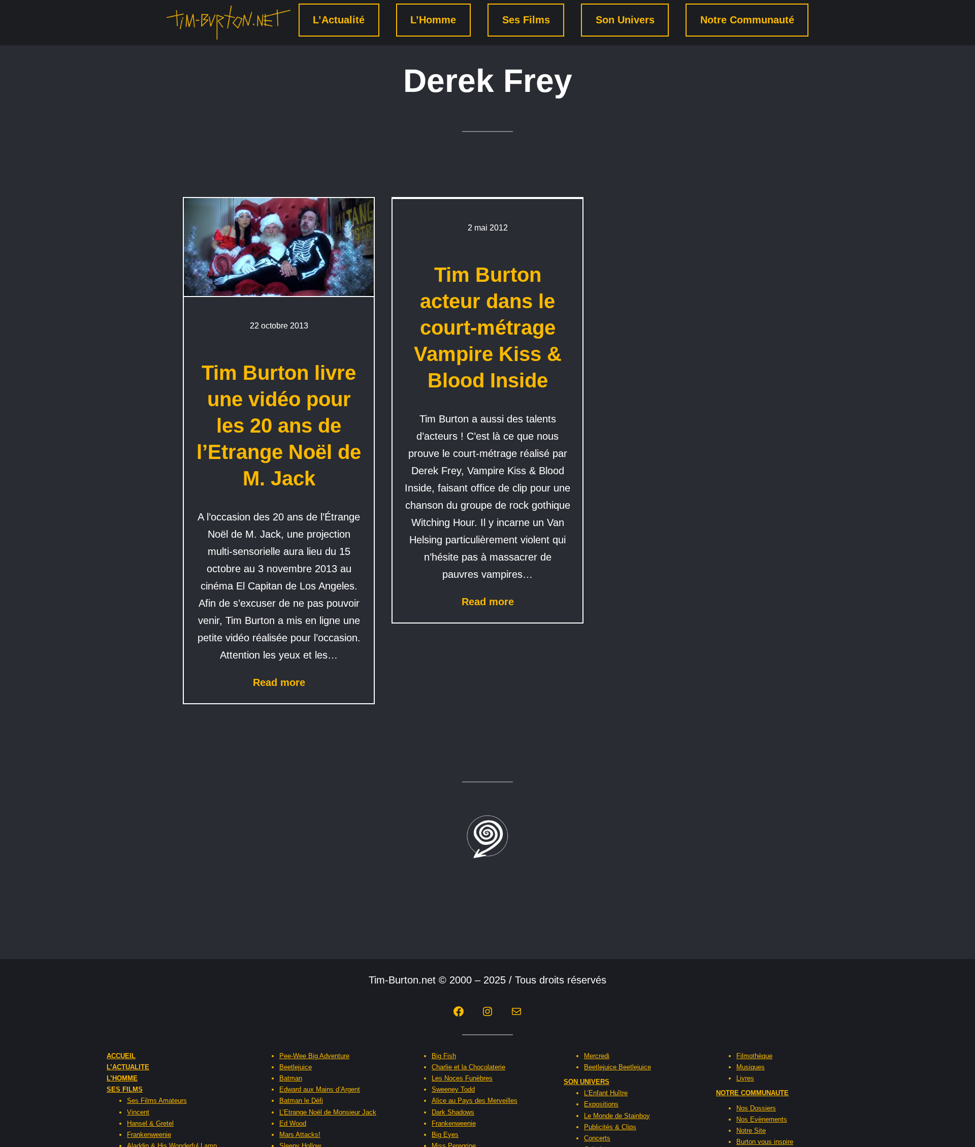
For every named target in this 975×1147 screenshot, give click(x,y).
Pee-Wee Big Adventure (314, 1056)
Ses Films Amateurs (157, 1100)
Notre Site (751, 1130)
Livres (745, 1078)
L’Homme (433, 19)
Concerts (597, 1138)
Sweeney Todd (453, 1089)
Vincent (138, 1112)
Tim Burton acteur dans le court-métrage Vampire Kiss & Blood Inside (488, 327)
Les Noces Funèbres (462, 1078)
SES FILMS (125, 1089)
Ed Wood (292, 1123)
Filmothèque (754, 1056)
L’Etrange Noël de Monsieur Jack (327, 1112)
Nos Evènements (761, 1119)
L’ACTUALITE (128, 1067)
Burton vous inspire (764, 1141)
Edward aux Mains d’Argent (319, 1089)
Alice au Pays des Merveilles (474, 1100)
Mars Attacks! (299, 1134)
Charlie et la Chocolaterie (468, 1067)
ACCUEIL (121, 1056)
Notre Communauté (747, 19)
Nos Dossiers (756, 1108)
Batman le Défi (301, 1100)
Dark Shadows (453, 1112)
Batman (290, 1078)
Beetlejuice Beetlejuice (617, 1067)
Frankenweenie (149, 1134)
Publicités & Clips (610, 1127)
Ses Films (526, 19)
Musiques (750, 1067)
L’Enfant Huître (606, 1093)
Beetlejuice (295, 1067)
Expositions (601, 1104)
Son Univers (625, 19)
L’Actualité (339, 19)
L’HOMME (122, 1078)
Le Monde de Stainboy (617, 1116)
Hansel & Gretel (150, 1123)
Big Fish (444, 1056)
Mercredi (596, 1056)
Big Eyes (445, 1134)
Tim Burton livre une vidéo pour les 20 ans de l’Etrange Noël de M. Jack (279, 425)
